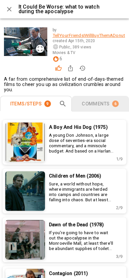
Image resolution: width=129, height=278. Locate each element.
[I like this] (58, 68)
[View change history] (82, 68)
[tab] (36, 104)
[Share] (70, 68)
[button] (119, 158)
